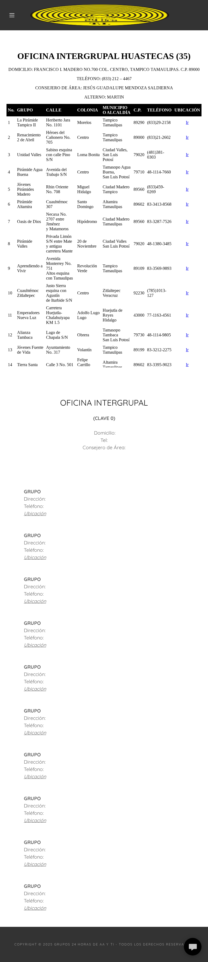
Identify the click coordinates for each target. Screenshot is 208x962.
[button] (11, 15)
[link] (99, 15)
